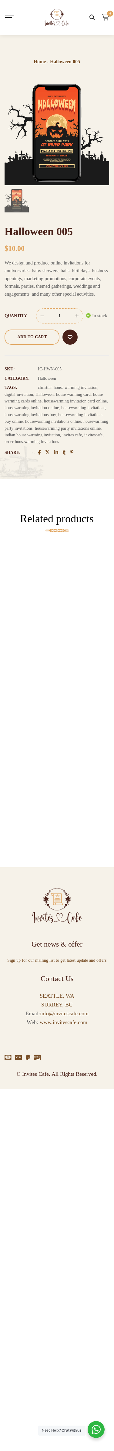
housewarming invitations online (53, 421)
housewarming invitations (83, 407)
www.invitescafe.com (62, 1022)
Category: (17, 378)
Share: (13, 452)
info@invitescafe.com (64, 1013)
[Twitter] (47, 452)
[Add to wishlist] (70, 337)
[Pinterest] (71, 452)
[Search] (92, 17)
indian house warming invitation (32, 435)
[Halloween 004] (14, 561)
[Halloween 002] (14, 774)
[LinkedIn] (56, 452)
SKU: (10, 369)
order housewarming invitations (32, 441)
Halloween (47, 378)
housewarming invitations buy (30, 414)
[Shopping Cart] (105, 18)
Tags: (11, 387)
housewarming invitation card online (75, 401)
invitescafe (93, 435)
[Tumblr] (64, 452)
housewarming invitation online (32, 407)
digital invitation (19, 394)
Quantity (16, 316)
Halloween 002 (14, 799)
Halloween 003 (14, 728)
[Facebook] (39, 452)
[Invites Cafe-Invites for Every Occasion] (57, 17)
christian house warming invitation (67, 387)
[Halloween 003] (14, 703)
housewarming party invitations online (68, 428)
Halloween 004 (14, 586)
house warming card (73, 394)
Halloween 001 (14, 657)
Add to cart (32, 337)
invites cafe (72, 435)
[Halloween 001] (14, 632)
